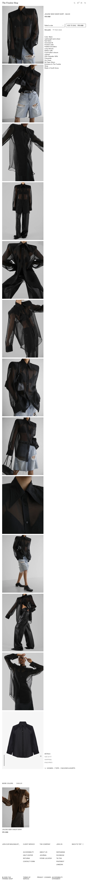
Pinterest (60, 861)
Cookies (47, 877)
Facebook (60, 855)
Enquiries (48, 762)
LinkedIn (59, 864)
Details (47, 754)
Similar (19, 783)
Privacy (40, 877)
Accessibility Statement (57, 878)
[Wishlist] (78, 3)
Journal (43, 855)
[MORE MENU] (85, 3)
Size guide (48, 30)
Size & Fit (48, 757)
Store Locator (46, 858)
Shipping (48, 759)
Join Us (59, 844)
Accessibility (28, 852)
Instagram (60, 852)
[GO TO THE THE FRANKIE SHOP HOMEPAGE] (10, 3)
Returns (26, 858)
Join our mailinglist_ (11, 844)
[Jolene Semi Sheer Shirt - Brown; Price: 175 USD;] (15, 810)
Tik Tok (59, 858)
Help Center (28, 855)
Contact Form (29, 861)
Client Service (29, 844)
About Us (43, 852)
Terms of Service (26, 878)
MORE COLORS (7, 783)
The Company (45, 844)
